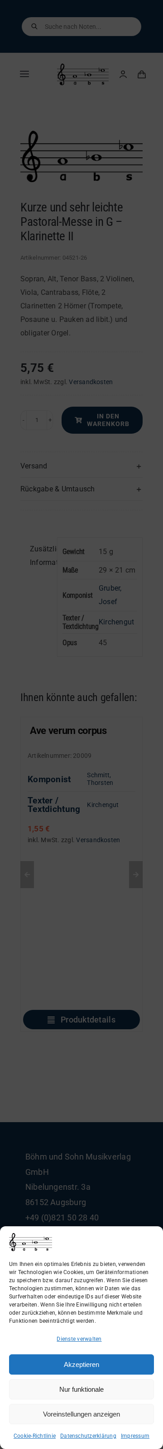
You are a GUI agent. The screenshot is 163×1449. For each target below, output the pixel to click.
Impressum (135, 1436)
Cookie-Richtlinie (35, 1436)
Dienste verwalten (79, 1339)
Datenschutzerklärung (88, 1436)
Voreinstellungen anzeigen (81, 1414)
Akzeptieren (81, 1364)
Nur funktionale (81, 1389)
